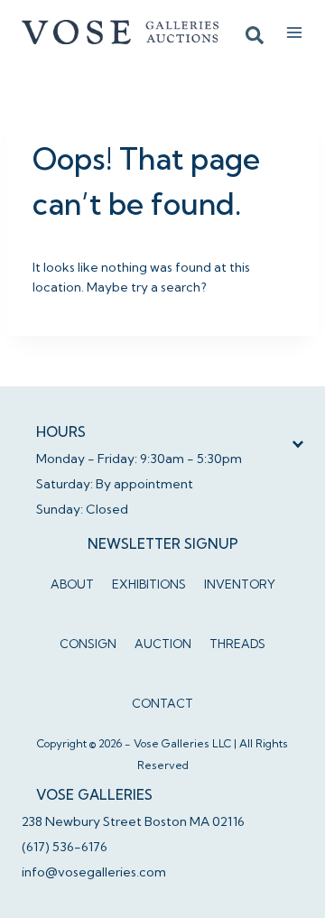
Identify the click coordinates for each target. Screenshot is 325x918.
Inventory (239, 584)
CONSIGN (88, 643)
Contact (162, 703)
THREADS (237, 643)
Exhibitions (149, 584)
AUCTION (163, 643)
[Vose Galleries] (121, 31)
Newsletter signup (163, 543)
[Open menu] (294, 32)
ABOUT (72, 584)
